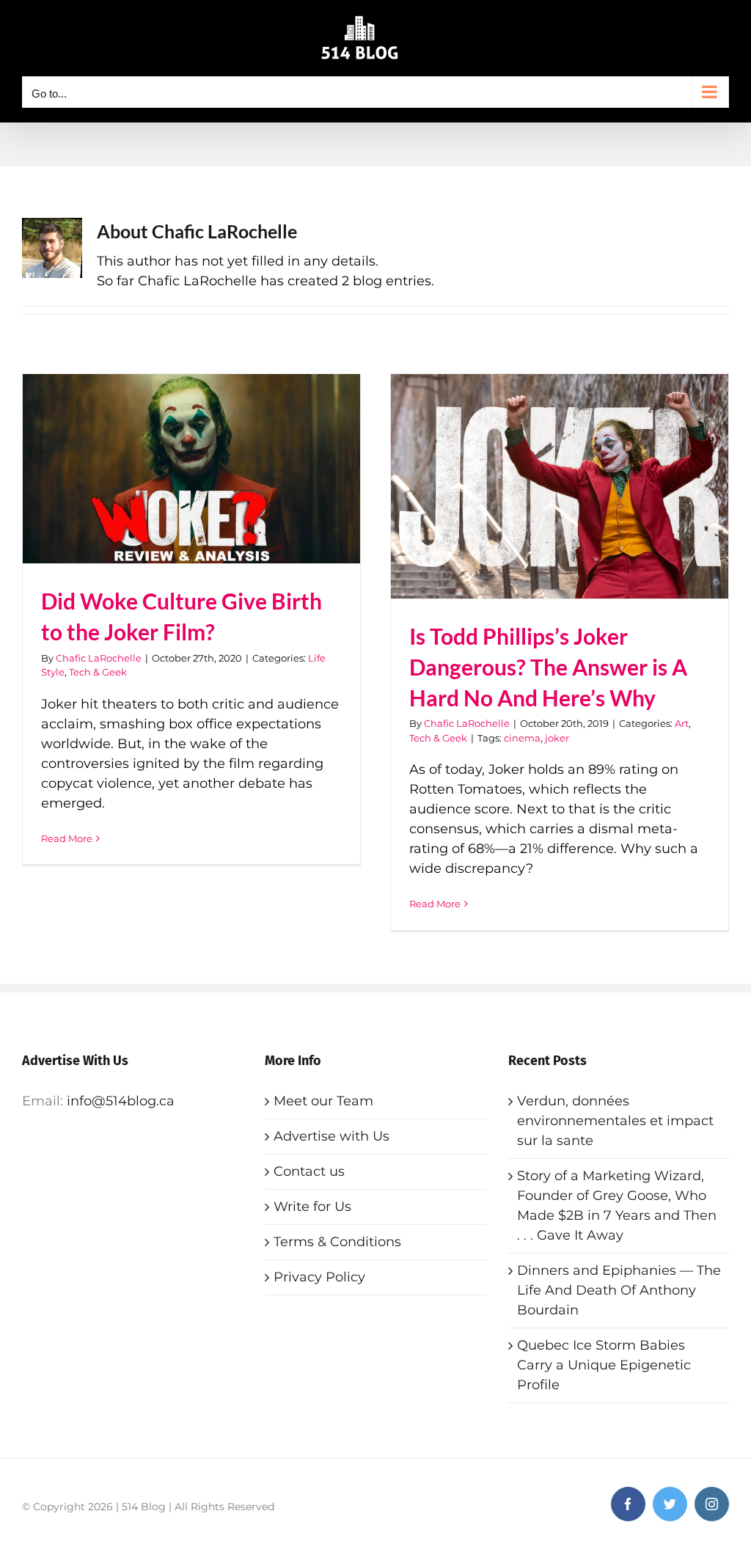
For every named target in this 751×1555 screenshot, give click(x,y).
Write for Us (312, 1207)
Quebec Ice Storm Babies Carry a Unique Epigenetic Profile (604, 1365)
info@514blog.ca (121, 1101)
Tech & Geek (98, 672)
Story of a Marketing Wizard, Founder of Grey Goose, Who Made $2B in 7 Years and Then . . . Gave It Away (617, 1205)
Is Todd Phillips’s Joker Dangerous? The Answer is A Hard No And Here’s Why (548, 667)
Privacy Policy (319, 1277)
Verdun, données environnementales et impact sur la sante (615, 1121)
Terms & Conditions (337, 1242)
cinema (522, 738)
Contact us (309, 1171)
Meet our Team (323, 1101)
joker (557, 738)
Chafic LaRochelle (99, 658)
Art (682, 723)
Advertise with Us (331, 1136)
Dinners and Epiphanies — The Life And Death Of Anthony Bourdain (619, 1290)
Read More (66, 838)
